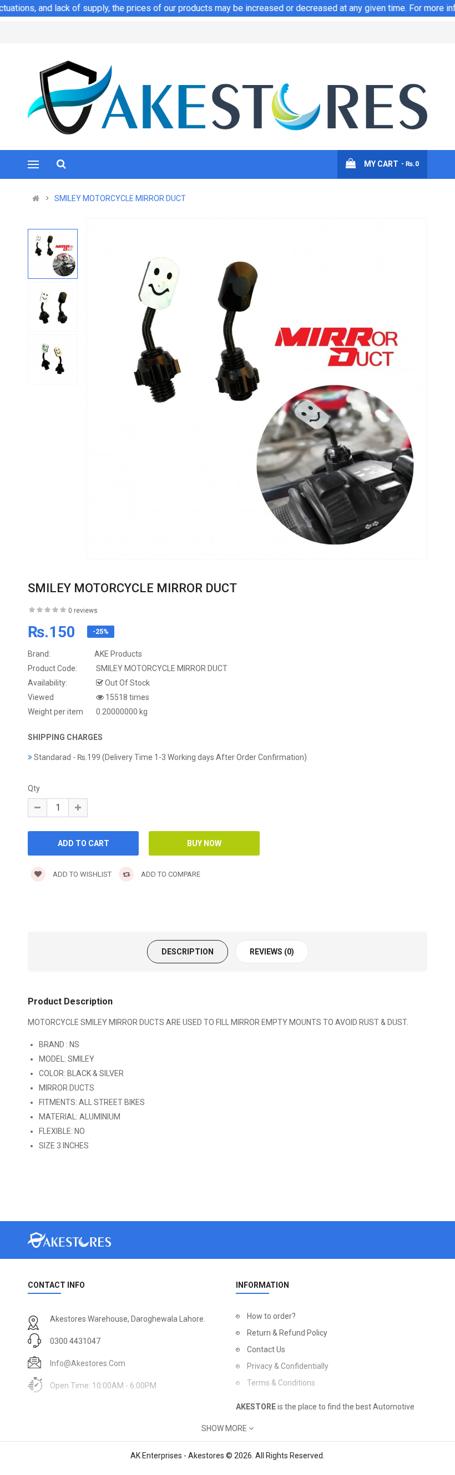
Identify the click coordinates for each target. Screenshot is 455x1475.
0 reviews (83, 610)
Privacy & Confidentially (287, 1366)
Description (187, 951)
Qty (34, 788)
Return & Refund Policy (287, 1332)
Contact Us (266, 1349)
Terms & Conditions (281, 1382)
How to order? (271, 1316)
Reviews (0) (272, 951)
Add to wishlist (81, 874)
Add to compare (169, 874)
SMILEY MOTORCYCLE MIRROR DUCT (120, 198)
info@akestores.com (87, 1363)
